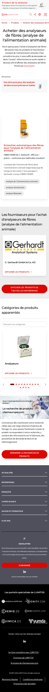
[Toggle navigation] (45, 15)
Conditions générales (33, 679)
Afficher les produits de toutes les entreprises (24, 289)
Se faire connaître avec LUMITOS (23, 652)
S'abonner (24, 565)
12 (23, 387)
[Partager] (35, 14)
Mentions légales (10, 679)
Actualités (7, 473)
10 (38, 384)
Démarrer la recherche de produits (24, 454)
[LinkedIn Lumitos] (24, 641)
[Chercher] (31, 14)
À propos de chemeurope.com (24, 663)
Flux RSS (6, 521)
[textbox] (24, 324)
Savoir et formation (12, 511)
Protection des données (24, 683)
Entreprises (8, 482)
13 (26, 387)
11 (20, 387)
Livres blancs (9, 502)
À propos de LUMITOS (23, 657)
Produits (6, 492)
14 (28, 387)
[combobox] (24, 324)
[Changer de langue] (40, 14)
